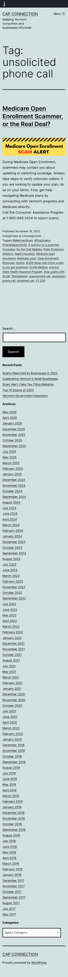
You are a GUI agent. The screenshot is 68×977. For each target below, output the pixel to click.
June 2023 (9, 570)
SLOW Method (38, 267)
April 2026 (9, 417)
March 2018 (10, 863)
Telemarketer (19, 276)
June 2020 (9, 717)
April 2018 (9, 858)
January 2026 (12, 423)
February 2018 (12, 869)
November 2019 (13, 750)
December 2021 (13, 643)
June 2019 (9, 779)
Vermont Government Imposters (25, 395)
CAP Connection (20, 14)
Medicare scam (26, 258)
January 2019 (11, 807)
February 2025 (12, 468)
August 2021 (11, 660)
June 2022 (9, 609)
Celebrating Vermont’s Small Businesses (30, 378)
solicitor (54, 267)
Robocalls (8, 262)
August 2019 (11, 767)
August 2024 (11, 502)
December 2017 (13, 880)
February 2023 (12, 581)
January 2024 (12, 536)
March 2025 (10, 463)
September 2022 (14, 598)
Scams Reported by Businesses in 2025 (30, 373)
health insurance (25, 253)
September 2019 (13, 762)
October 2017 (11, 891)
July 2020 (9, 711)
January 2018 (11, 874)
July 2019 (9, 773)
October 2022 (12, 592)
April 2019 (9, 790)
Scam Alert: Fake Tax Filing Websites (28, 384)
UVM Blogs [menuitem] (4, 4)
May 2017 (9, 914)
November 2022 (13, 587)
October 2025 (12, 440)
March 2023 (10, 576)
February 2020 (12, 734)
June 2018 (9, 846)
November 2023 (13, 542)
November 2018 (13, 818)
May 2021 (9, 671)
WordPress (38, 962)
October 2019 (12, 756)
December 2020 (13, 694)
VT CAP (40, 280)
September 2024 (14, 496)
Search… (8, 328)
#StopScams (42, 240)
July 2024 (9, 508)
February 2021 (12, 683)
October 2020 (12, 705)
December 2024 (13, 479)
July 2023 (9, 564)
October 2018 (12, 824)
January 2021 (11, 688)
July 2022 (9, 604)
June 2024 (9, 513)
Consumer (8, 249)
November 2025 (13, 434)
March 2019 (10, 796)
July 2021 (9, 666)
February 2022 (12, 632)
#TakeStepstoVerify (14, 244)
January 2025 (12, 474)
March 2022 (10, 626)
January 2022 (12, 638)
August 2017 (11, 903)
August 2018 (11, 835)
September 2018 (13, 829)
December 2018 (13, 812)
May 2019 (9, 784)
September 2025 (14, 446)
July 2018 (9, 841)
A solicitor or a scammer (43, 244)
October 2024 (12, 491)
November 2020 (13, 700)
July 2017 (9, 908)
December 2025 (13, 429)
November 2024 (13, 485)
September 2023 (14, 553)
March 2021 (10, 677)
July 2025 (9, 451)
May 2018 (9, 852)
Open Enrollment (48, 258)
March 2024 (11, 525)
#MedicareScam (23, 240)
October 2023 (12, 547)
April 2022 (9, 621)
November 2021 (13, 649)
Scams (20, 262)
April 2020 (9, 722)
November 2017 (13, 886)
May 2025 (9, 457)
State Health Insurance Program (22, 271)
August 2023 (11, 559)
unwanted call (25, 280)
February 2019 (12, 801)
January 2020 (12, 739)
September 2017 (13, 897)
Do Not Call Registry (29, 249)
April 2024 (9, 519)
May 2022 (9, 615)
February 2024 (12, 530)
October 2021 (12, 654)
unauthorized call (39, 276)
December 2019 (13, 745)
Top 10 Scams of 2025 (18, 390)
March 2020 (10, 728)
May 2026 (9, 412)
